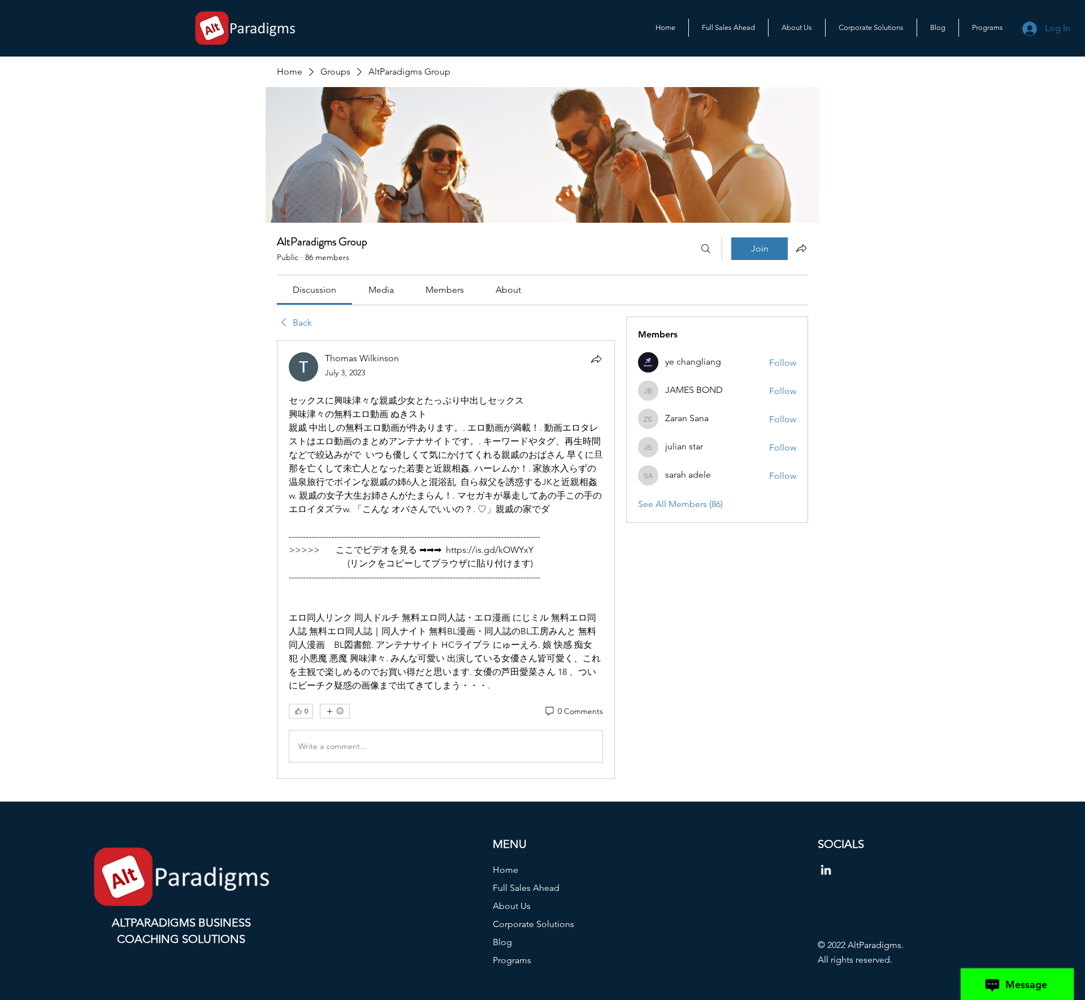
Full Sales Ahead (526, 887)
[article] (446, 559)
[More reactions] (335, 711)
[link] (314, 289)
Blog (502, 942)
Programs (512, 960)
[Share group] (801, 248)
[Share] (596, 359)
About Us (512, 906)
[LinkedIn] (826, 870)
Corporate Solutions (533, 924)
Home (505, 869)
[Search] (706, 248)
